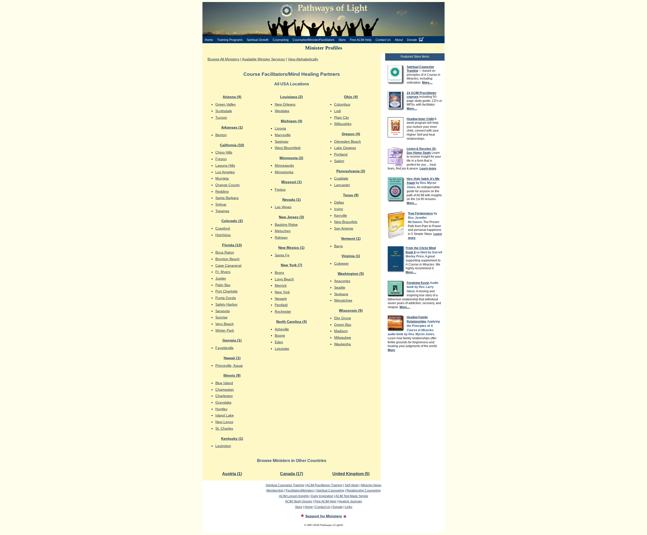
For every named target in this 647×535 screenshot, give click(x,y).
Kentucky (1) (232, 438)
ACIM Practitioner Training (324, 485)
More (391, 350)
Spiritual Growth (258, 40)
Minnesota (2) (291, 158)
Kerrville (340, 215)
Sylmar (220, 204)
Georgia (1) (232, 340)
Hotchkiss (223, 235)
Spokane (341, 294)
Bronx (279, 273)
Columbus (342, 104)
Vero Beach (224, 324)
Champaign (224, 389)
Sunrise (221, 317)
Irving (338, 209)
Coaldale (341, 178)
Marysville (283, 135)
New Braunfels (345, 222)
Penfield (281, 305)
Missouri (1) (291, 182)
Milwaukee (342, 337)
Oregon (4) (351, 134)
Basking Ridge (286, 225)
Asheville (282, 329)
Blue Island (224, 383)
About (399, 40)
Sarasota (222, 311)
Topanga (222, 211)
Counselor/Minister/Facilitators (313, 40)
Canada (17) (291, 474)
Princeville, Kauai (229, 365)
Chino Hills (223, 152)
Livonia (280, 128)
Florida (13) (232, 245)
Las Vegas (283, 207)
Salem (339, 161)
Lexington (223, 446)
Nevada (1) (291, 200)
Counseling (281, 40)
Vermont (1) (351, 238)
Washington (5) (351, 274)
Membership (275, 490)
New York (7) (291, 265)
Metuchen (283, 231)
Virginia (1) (350, 256)
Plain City (341, 117)
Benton (221, 135)
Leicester (282, 349)
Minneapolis (284, 165)
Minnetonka (284, 172)
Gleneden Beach (347, 141)
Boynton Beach (227, 259)
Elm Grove (342, 318)
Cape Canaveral (228, 265)
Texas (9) (351, 195)
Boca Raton (224, 252)
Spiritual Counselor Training (285, 485)
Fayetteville (224, 348)
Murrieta (222, 178)
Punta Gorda (225, 298)
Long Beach (284, 279)
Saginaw (281, 141)
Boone (280, 335)
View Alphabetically (303, 59)
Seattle (339, 287)
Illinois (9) (232, 375)
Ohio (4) (351, 97)
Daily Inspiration (322, 496)
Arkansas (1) (232, 127)
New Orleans (285, 104)
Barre (338, 246)
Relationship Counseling (363, 490)
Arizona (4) (232, 97)
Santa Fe (282, 255)
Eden (279, 342)
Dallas (339, 202)
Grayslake (223, 402)
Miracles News (371, 485)
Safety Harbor (226, 304)
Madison (341, 331)
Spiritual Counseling (330, 490)
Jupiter (220, 278)
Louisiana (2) (291, 97)
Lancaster (342, 185)
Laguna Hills (225, 165)
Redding (222, 191)
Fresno (221, 159)
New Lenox (224, 422)
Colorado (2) (232, 221)
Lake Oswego (345, 148)
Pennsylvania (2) (350, 171)
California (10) (232, 145)
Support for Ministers (323, 516)
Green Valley (225, 104)
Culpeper (341, 263)
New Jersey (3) (291, 217)
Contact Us (383, 40)
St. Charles (224, 428)
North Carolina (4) (291, 322)
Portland (341, 154)
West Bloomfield (288, 148)
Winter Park (224, 330)
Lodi (337, 111)
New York (282, 292)
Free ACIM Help (361, 40)
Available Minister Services (263, 59)
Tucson (221, 117)
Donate (412, 40)
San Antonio (343, 228)
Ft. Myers (222, 272)
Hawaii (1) (232, 358)
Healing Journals (350, 501)
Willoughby (343, 124)
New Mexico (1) (291, 248)
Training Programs (230, 40)
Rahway (281, 237)
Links (348, 507)
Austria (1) (232, 474)
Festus (280, 189)
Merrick (281, 285)
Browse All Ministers (223, 59)
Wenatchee (343, 300)
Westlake (282, 111)
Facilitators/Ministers (300, 490)
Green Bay (342, 325)
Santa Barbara (227, 198)
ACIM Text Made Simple (351, 496)
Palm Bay (222, 285)
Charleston (224, 396)
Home (209, 40)
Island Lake (224, 415)
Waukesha (342, 344)
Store (342, 40)
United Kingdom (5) (350, 474)
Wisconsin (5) (351, 310)
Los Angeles (225, 172)
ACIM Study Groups (298, 501)
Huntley (221, 409)
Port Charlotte (226, 291)
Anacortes (342, 281)
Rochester (283, 311)
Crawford (222, 228)
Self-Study (352, 485)
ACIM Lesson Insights (294, 496)
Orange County (227, 185)
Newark (281, 299)
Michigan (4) (291, 121)
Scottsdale (223, 111)
